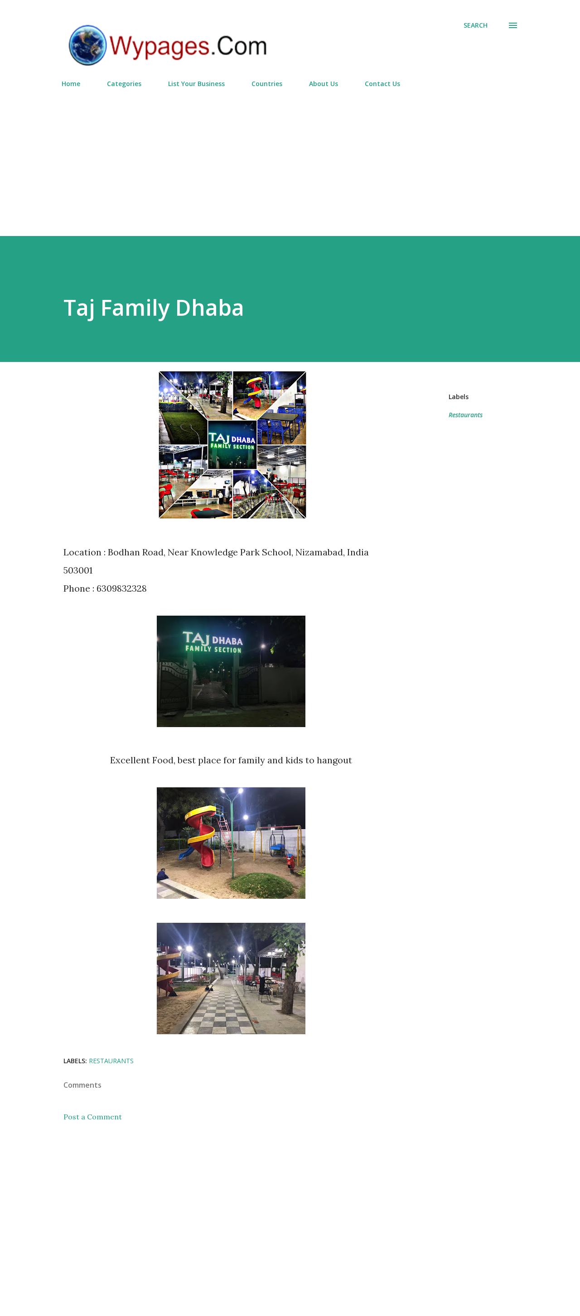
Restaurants (466, 414)
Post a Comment (92, 1116)
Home (71, 83)
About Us (323, 83)
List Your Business (196, 83)
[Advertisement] (290, 158)
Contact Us (382, 83)
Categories (124, 83)
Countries (266, 83)
